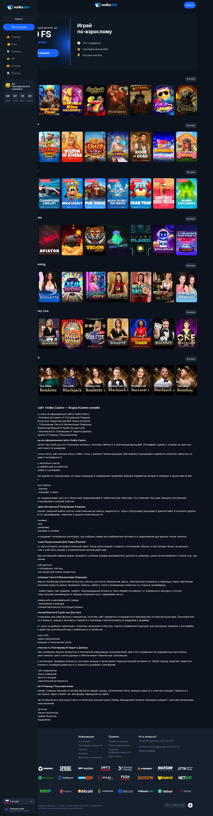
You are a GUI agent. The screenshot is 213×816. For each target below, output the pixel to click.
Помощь (16, 73)
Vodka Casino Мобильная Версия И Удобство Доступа (53, 427)
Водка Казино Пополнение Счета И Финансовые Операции (56, 424)
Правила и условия (118, 741)
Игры (12, 44)
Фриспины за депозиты (90, 757)
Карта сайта (115, 756)
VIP (13, 58)
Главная (15, 36)
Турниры (16, 51)
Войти (189, 5)
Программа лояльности (90, 745)
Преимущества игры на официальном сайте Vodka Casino (55, 414)
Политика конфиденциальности (119, 751)
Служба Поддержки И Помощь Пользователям (49, 434)
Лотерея (16, 65)
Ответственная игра (119, 745)
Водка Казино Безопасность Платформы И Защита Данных (57, 431)
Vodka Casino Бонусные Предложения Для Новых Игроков (56, 421)
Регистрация (18, 27)
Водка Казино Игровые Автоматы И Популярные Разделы (56, 417)
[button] (18, 801)
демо (49, 108)
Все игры (191, 79)
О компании (84, 741)
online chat (161, 746)
